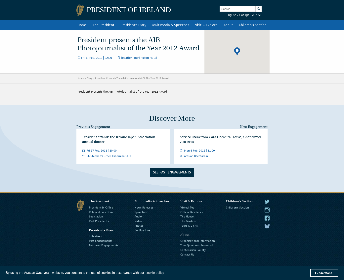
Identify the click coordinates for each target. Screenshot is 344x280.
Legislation (96, 216)
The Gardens (188, 221)
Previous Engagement (93, 127)
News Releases (144, 207)
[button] (237, 51)
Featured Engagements (103, 245)
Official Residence (191, 212)
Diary (89, 78)
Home (80, 78)
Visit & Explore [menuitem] (206, 25)
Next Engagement (254, 127)
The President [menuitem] (103, 25)
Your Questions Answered (196, 245)
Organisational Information (197, 241)
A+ (260, 15)
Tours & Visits (189, 225)
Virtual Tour (188, 207)
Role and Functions (101, 212)
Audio (138, 216)
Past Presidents (99, 221)
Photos (139, 225)
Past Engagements (100, 241)
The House (187, 216)
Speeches (141, 212)
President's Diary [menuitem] (133, 25)
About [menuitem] (228, 25)
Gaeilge (244, 15)
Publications (142, 230)
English (231, 15)
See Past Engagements (172, 172)
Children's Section (237, 207)
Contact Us (187, 254)
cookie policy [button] (155, 272)
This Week (95, 236)
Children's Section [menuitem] (253, 25)
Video (138, 221)
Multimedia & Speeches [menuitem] (170, 25)
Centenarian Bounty (193, 250)
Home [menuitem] (82, 25)
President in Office (101, 207)
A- (253, 15)
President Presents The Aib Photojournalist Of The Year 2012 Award (132, 78)
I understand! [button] (324, 272)
